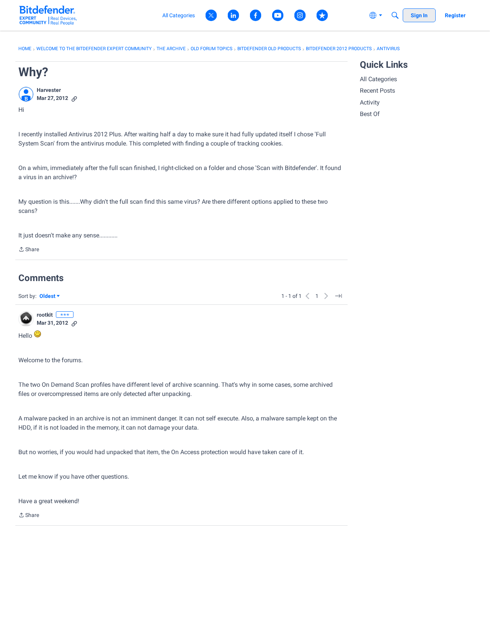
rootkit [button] (45, 315)
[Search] (395, 15)
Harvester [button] (49, 90)
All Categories (378, 79)
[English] (48, 15)
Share (28, 250)
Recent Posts (377, 90)
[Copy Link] (74, 98)
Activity (370, 102)
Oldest (47, 296)
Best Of (370, 114)
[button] (26, 94)
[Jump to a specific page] (338, 296)
